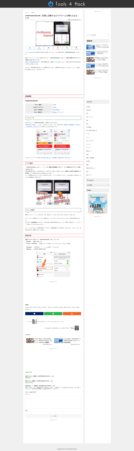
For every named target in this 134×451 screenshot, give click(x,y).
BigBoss (55, 112)
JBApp (61, 307)
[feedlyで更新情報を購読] (53, 313)
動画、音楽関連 (90, 158)
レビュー (88, 147)
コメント (27, 394)
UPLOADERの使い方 (91, 130)
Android (88, 106)
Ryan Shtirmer (56, 109)
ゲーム (88, 137)
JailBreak (56, 307)
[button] (108, 35)
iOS (32, 307)
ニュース (88, 144)
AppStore (88, 110)
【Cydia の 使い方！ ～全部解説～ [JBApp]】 (52, 157)
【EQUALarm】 (34, 62)
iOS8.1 (40, 307)
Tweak (74, 307)
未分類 (88, 161)
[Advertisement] (53, 82)
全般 (87, 154)
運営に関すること (90, 168)
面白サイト (89, 175)
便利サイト (89, 151)
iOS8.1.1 (45, 307)
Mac (87, 120)
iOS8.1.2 (50, 307)
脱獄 (27, 304)
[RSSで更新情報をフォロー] (72, 313)
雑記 (87, 171)
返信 (53, 376)
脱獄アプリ (29, 309)
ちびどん (30, 376)
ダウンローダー (90, 140)
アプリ (88, 134)
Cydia (28, 307)
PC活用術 (88, 127)
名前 (26, 410)
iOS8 (36, 307)
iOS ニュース (89, 116)
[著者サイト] (34, 313)
